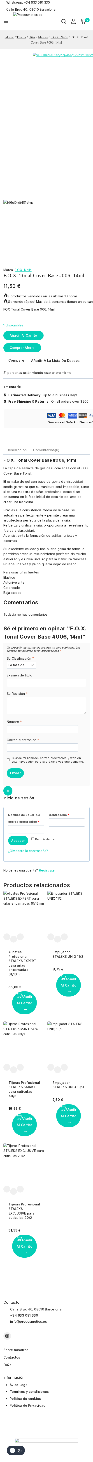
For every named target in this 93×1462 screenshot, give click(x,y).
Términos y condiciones (29, 1391)
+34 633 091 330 (24, 1315)
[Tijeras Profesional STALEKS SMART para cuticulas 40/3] (24, 1042)
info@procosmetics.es (28, 1321)
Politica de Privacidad (28, 1405)
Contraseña (60, 814)
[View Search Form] (63, 21)
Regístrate (47, 870)
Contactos (11, 1357)
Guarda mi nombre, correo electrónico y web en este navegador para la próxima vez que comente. (48, 759)
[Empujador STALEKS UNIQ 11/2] (68, 912)
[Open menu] (6, 21)
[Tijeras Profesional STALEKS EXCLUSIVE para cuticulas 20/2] (24, 1164)
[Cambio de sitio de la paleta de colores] (16, 1450)
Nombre (14, 722)
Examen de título (20, 675)
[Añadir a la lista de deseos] (6, 936)
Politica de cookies (25, 1399)
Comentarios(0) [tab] (46, 450)
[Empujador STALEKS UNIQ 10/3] (68, 1042)
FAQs (7, 1365)
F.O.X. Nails (23, 270)
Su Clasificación (20, 658)
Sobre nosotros (15, 1350)
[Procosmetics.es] (35, 21)
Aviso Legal (19, 1385)
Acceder (18, 840)
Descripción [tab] (17, 450)
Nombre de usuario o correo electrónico (24, 817)
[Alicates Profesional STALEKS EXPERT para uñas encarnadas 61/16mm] (24, 912)
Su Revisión (17, 693)
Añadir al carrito (23, 335)
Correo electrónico (23, 740)
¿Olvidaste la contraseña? (28, 851)
